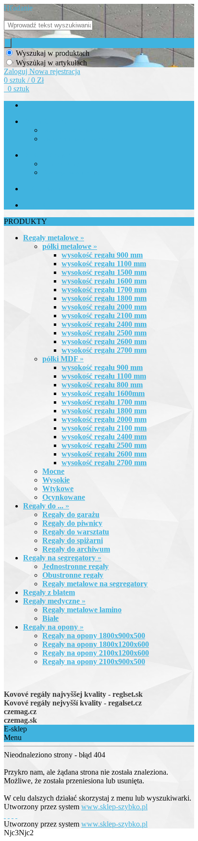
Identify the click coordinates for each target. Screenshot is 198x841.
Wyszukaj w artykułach (51, 63)
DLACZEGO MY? (49, 155)
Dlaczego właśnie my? (72, 172)
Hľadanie (18, 8)
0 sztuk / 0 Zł (24, 80)
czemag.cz (20, 711)
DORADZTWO (44, 121)
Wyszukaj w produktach (52, 53)
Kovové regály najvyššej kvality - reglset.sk (73, 694)
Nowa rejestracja (54, 71)
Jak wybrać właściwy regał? (80, 139)
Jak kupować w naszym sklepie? (85, 130)
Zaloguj (16, 71)
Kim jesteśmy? (62, 164)
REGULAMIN (43, 189)
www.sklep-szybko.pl (114, 807)
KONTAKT (39, 205)
